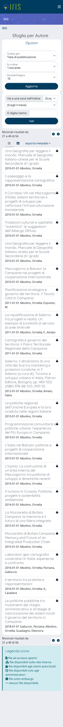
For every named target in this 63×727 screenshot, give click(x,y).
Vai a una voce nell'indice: (24, 98)
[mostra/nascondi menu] (59, 7)
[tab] (9, 143)
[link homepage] (12, 6)
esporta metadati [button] (36, 143)
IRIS (4, 28)
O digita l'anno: (17, 113)
